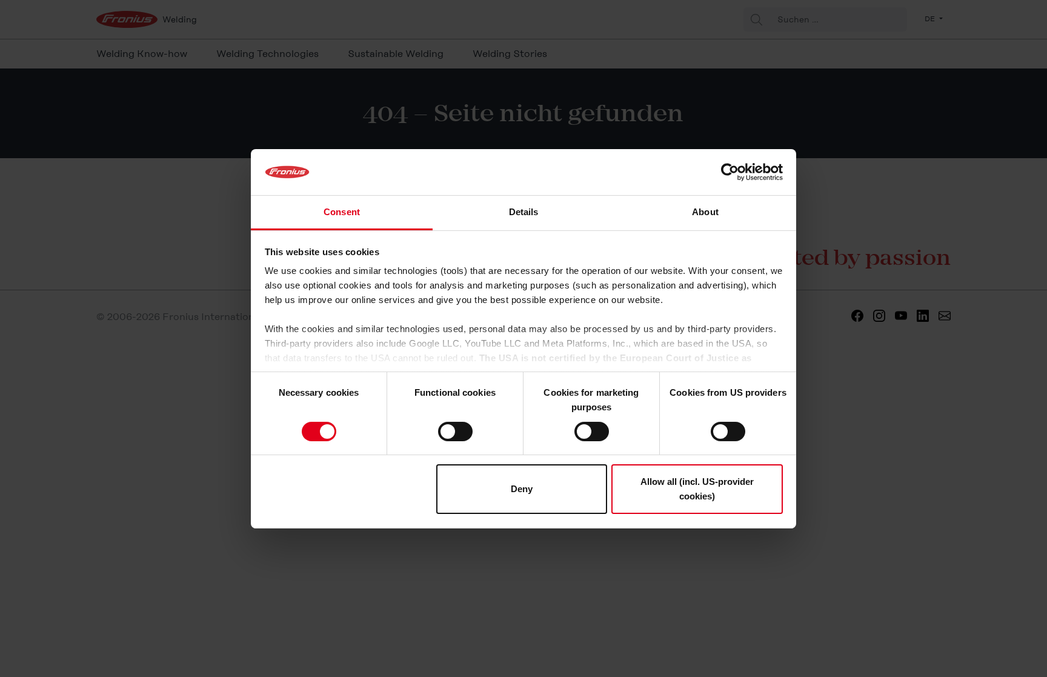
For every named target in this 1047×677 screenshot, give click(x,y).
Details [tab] (524, 212)
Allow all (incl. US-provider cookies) (697, 488)
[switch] (455, 431)
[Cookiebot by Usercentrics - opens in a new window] (730, 172)
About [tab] (705, 212)
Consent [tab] (342, 212)
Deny (522, 489)
